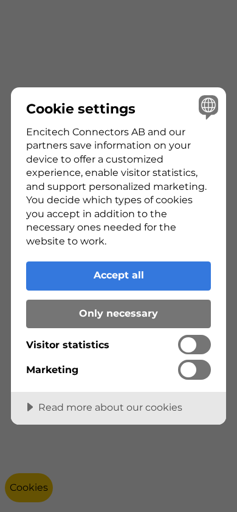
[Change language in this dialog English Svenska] (207, 106)
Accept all (119, 275)
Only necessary (118, 313)
